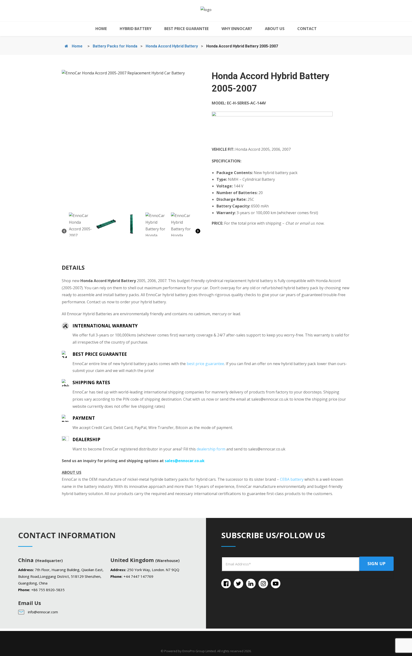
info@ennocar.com (43, 612)
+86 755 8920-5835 (48, 589)
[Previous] (64, 232)
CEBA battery (292, 479)
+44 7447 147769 (138, 576)
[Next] (198, 232)
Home (76, 46)
